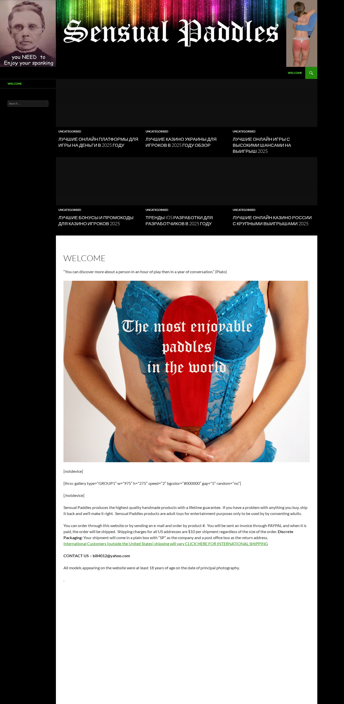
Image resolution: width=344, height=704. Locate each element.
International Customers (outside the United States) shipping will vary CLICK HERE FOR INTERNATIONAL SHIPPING (165, 543)
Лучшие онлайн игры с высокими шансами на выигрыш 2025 (262, 145)
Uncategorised (69, 131)
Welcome (295, 72)
